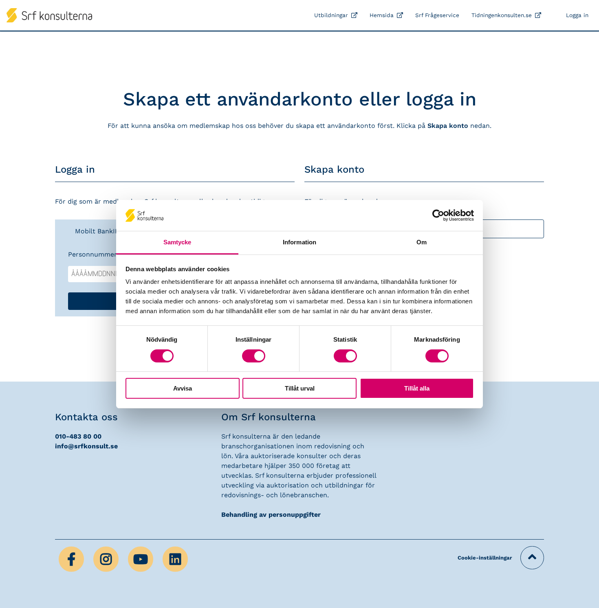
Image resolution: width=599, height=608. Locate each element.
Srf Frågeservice (437, 15)
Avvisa (182, 388)
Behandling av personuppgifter (271, 514)
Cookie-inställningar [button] (485, 558)
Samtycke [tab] (177, 242)
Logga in (577, 15)
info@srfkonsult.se (86, 446)
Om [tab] (421, 242)
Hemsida (382, 15)
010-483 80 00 (78, 436)
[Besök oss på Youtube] (141, 558)
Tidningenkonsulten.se (501, 15)
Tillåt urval (300, 388)
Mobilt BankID (97, 231)
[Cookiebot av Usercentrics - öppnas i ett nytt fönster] (438, 215)
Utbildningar (331, 15)
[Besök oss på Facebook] (72, 558)
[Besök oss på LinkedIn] (175, 558)
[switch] (253, 355)
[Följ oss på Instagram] (107, 558)
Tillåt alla (416, 388)
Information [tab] (299, 242)
